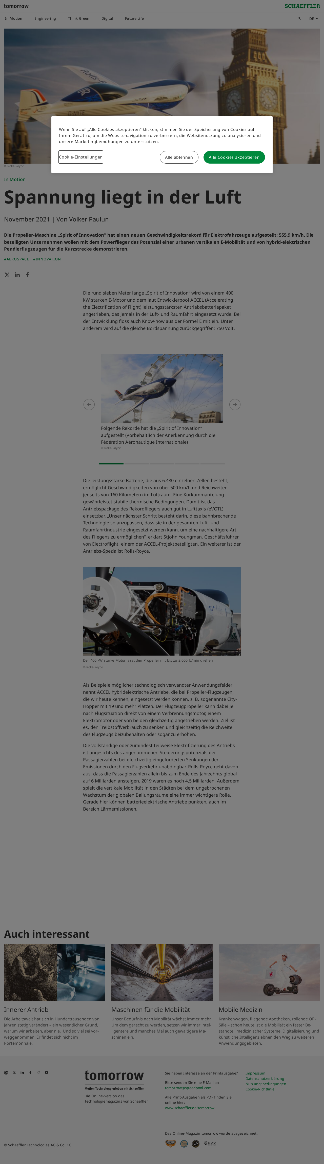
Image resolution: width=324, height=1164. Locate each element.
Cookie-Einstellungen (81, 157)
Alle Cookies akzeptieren (234, 157)
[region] (162, 144)
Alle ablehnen (179, 157)
